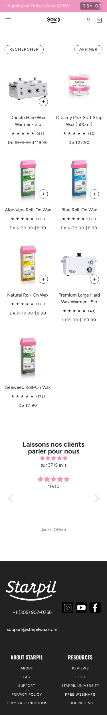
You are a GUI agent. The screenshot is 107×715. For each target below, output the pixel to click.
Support (26, 686)
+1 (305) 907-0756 (32, 612)
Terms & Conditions (26, 703)
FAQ (27, 677)
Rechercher (24, 49)
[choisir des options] (43, 101)
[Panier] (99, 20)
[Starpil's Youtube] (81, 607)
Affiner (88, 49)
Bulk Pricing (80, 703)
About (27, 668)
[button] (12, 498)
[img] (53, 458)
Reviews (80, 668)
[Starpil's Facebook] (95, 607)
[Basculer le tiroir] (8, 20)
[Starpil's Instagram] (67, 607)
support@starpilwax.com (32, 629)
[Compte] (88, 20)
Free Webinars (80, 694)
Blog (80, 677)
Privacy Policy (26, 694)
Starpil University (80, 686)
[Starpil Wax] (53, 20)
